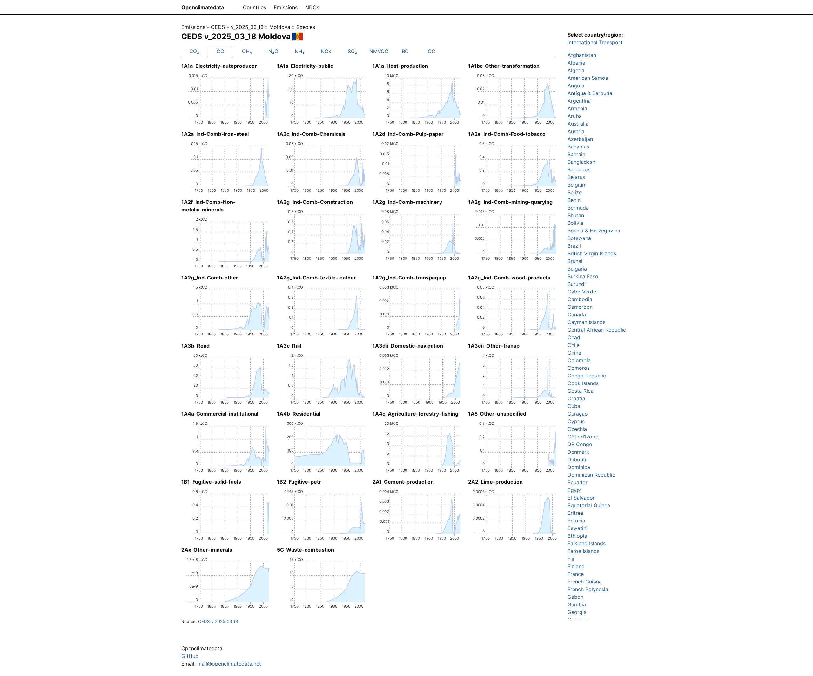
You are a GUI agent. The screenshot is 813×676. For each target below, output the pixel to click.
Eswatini (578, 528)
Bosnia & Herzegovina (594, 230)
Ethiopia (577, 536)
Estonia (576, 520)
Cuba (574, 406)
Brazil (574, 246)
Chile (574, 345)
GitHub (189, 656)
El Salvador (581, 497)
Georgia (577, 612)
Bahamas (578, 146)
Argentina (579, 101)
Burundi (577, 284)
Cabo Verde (582, 291)
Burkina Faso (583, 276)
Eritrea (575, 513)
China (574, 352)
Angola (576, 85)
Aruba (575, 116)
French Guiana (585, 581)
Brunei (575, 261)
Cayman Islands (586, 322)
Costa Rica (581, 391)
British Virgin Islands (592, 253)
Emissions (286, 7)
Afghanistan (582, 55)
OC (431, 51)
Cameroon (580, 307)
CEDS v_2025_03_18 (218, 621)
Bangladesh (581, 162)
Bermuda (578, 207)
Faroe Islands (583, 551)
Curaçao (578, 413)
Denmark (578, 452)
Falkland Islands (587, 543)
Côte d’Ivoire (583, 436)
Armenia (577, 108)
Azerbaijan (580, 139)
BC (405, 51)
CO (220, 51)
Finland (576, 566)
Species (305, 27)
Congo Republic (587, 375)
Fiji (571, 558)
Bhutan (576, 215)
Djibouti (577, 459)
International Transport (595, 42)
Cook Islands (583, 383)
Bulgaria (577, 269)
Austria (576, 131)
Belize (575, 192)
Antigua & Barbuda (590, 93)
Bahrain (576, 154)
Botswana (579, 238)
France (576, 574)
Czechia (577, 429)
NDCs (312, 7)
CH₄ (247, 51)
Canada (577, 314)
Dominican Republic (591, 475)
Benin (574, 200)
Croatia (576, 398)
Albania (576, 62)
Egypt (575, 490)
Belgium (577, 185)
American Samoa (588, 78)
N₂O (273, 51)
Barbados (579, 169)
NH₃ (300, 51)
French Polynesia (588, 589)
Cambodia (580, 299)
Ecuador (578, 482)
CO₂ (194, 51)
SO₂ (352, 51)
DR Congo (580, 444)
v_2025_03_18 (247, 27)
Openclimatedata (202, 7)
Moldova (279, 27)
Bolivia (575, 223)
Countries (254, 7)
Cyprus (576, 421)
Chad (574, 337)
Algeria (576, 70)
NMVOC (378, 51)
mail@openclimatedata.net (229, 663)
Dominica (579, 467)
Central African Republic (597, 330)
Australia (578, 124)
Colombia (579, 360)
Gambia (577, 604)
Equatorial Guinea (589, 505)
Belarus (576, 177)
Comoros (579, 368)
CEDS (218, 27)
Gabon (575, 597)
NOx (326, 51)
